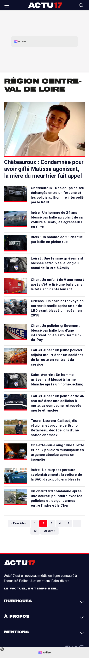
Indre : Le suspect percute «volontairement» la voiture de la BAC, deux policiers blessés (56, 474)
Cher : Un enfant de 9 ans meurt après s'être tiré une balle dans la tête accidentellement (57, 284)
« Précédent (19, 523)
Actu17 (45, 5)
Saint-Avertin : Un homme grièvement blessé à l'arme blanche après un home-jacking (57, 379)
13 (35, 530)
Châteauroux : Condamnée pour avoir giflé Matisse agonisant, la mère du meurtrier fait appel (44, 169)
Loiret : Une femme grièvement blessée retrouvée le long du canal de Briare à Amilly (57, 263)
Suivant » (49, 530)
